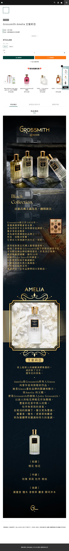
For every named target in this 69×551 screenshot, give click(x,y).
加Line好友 (19, 527)
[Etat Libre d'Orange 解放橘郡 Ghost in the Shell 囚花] (65, 82)
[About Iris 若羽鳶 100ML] (65, 71)
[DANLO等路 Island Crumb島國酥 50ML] (65, 77)
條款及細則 (29, 547)
